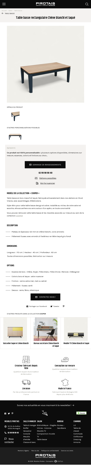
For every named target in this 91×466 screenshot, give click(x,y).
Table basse (10, 13)
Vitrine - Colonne (44, 428)
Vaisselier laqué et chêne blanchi (15, 333)
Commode (77, 434)
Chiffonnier (78, 436)
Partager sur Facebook (38, 306)
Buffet (25, 428)
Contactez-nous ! (47, 297)
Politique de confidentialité (50, 451)
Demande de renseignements (47, 165)
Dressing (77, 439)
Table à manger (29, 425)
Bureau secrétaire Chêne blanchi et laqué (45, 333)
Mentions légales (23, 451)
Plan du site (35, 451)
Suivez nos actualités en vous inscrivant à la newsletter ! (44, 405)
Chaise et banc (29, 442)
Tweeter (56, 306)
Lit (74, 425)
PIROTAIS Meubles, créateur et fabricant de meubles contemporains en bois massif (45, 4)
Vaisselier (27, 431)
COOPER (19, 216)
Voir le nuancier (47, 183)
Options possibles (47, 178)
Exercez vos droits (67, 451)
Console (26, 434)
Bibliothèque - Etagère (46, 425)
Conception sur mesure (26, 387)
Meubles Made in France (65, 387)
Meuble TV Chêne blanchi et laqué (76, 333)
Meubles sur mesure (65, 365)
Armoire (76, 442)
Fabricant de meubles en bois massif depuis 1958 (26, 365)
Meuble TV (41, 431)
